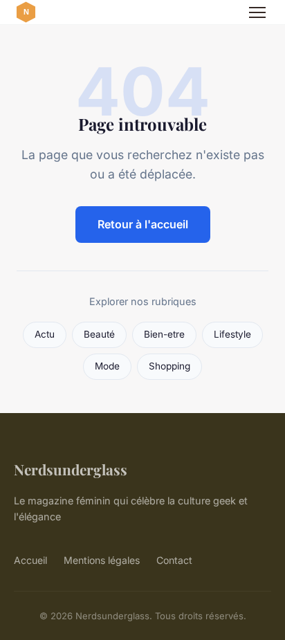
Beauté (99, 334)
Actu (45, 334)
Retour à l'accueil (143, 224)
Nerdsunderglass (70, 469)
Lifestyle (232, 334)
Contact (174, 560)
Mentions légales (102, 560)
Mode (107, 366)
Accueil (30, 560)
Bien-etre (164, 334)
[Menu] (257, 12)
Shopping (169, 366)
